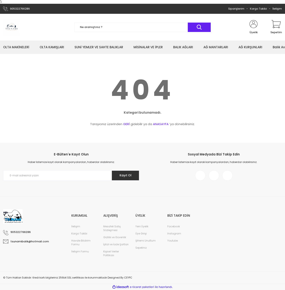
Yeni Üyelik (141, 226)
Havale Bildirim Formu (81, 242)
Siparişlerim (236, 9)
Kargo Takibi (258, 9)
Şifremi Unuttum (145, 240)
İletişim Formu (80, 251)
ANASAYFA (161, 124)
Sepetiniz (141, 247)
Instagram (174, 233)
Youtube (172, 240)
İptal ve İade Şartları (116, 244)
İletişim (277, 9)
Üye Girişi (141, 233)
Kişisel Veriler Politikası (111, 253)
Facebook (173, 226)
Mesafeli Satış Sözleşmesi (112, 228)
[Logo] (11, 27)
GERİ (126, 124)
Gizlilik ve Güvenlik (114, 237)
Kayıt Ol (125, 175)
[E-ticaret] (142, 287)
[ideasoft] (120, 287)
